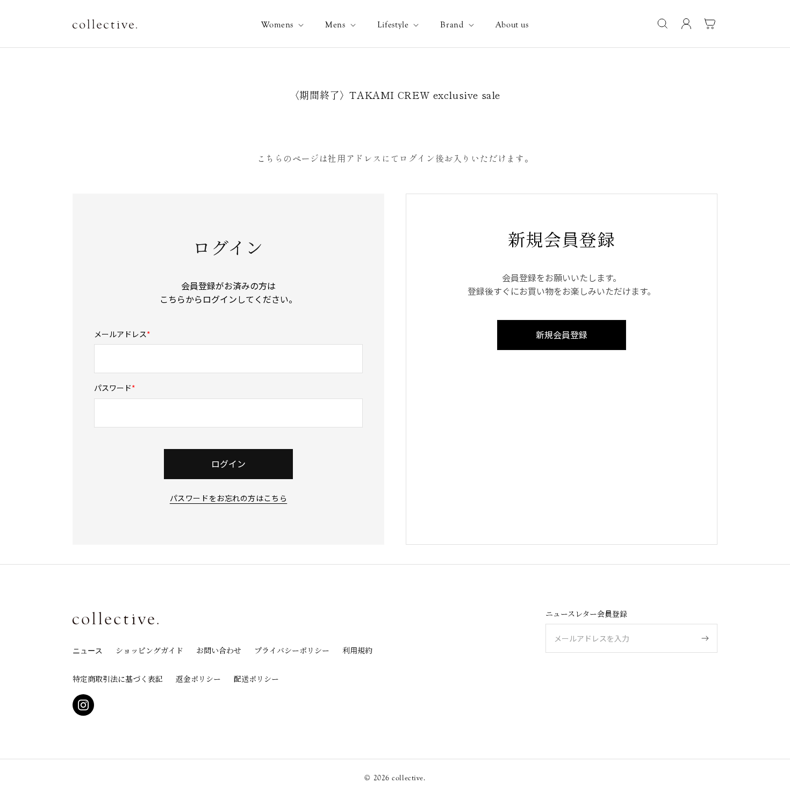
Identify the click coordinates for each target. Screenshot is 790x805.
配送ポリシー (256, 678)
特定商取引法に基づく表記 (118, 678)
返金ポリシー (198, 678)
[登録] (705, 638)
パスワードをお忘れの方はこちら (228, 497)
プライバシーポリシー (291, 650)
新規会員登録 (561, 334)
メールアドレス (120, 334)
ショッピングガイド (149, 650)
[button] (284, 25)
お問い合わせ (218, 650)
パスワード (113, 387)
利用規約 (357, 650)
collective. (408, 778)
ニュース (88, 651)
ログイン (228, 463)
